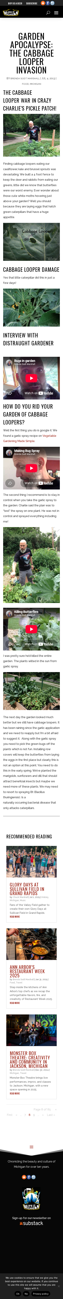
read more (15, 916)
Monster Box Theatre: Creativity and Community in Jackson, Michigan (30, 1059)
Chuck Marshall (20, 897)
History (44, 897)
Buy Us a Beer (15, 3)
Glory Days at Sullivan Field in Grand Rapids (27, 888)
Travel (19, 982)
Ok (17, 1293)
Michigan (35, 84)
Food (25, 84)
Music (23, 900)
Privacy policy (40, 1293)
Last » (51, 1115)
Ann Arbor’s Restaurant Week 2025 (27, 971)
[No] (58, 1286)
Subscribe (31, 3)
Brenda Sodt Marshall (25, 78)
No (26, 1293)
